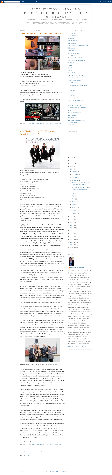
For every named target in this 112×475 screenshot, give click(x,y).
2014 (72, 228)
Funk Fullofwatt (73, 63)
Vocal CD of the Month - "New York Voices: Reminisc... (81, 188)
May (73, 202)
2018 (72, 216)
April (73, 204)
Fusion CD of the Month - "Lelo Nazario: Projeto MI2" (42, 33)
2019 (72, 169)
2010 (72, 239)
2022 (72, 160)
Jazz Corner (71, 68)
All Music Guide (73, 35)
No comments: (57, 123)
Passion (70, 93)
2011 (72, 236)
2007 (72, 248)
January (74, 213)
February (75, 210)
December (75, 171)
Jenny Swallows (72, 73)
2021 (72, 163)
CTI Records (71, 48)
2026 (72, 158)
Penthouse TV (72, 95)
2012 (72, 233)
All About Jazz (72, 33)
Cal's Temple (72, 50)
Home (42, 452)
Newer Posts (23, 452)
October (74, 177)
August (74, 193)
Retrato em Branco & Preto (76, 100)
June (73, 199)
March (74, 207)
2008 (72, 245)
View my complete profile (77, 346)
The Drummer (72, 115)
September (75, 180)
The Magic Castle (73, 118)
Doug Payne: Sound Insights (76, 60)
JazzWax (70, 70)
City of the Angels (73, 53)
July (73, 196)
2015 (72, 225)
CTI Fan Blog (72, 43)
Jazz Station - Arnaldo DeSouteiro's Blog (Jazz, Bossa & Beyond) (56, 12)
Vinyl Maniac (72, 125)
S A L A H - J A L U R (74, 105)
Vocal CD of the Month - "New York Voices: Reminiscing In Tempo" (37, 132)
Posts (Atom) (32, 456)
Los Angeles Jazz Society (75, 75)
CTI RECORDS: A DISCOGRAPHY (78, 45)
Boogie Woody (72, 41)
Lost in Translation (73, 78)
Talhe (69, 110)
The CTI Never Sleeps (74, 113)
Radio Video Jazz (73, 98)
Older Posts (61, 452)
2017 (72, 219)
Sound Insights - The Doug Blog (77, 108)
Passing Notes (72, 90)
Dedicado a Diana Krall (75, 58)
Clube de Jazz (72, 55)
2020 (72, 166)
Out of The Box (72, 83)
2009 (72, 242)
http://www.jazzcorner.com (58, 471)
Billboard (71, 38)
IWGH (70, 65)
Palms (70, 88)
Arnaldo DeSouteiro (77, 267)
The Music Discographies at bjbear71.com (76, 121)
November (75, 174)
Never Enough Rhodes (74, 80)
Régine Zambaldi (73, 103)
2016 (72, 222)
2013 (72, 231)
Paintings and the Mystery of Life (78, 85)
